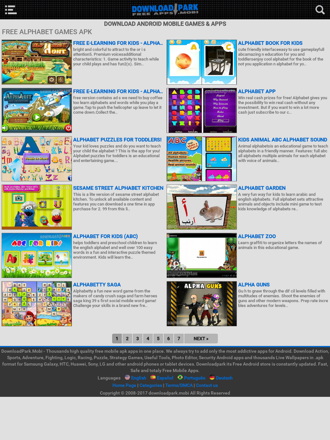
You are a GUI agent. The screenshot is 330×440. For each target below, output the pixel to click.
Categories (151, 385)
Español (165, 377)
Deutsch (224, 377)
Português (194, 377)
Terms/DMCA (179, 385)
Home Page (124, 385)
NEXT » (201, 338)
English (138, 377)
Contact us (207, 385)
